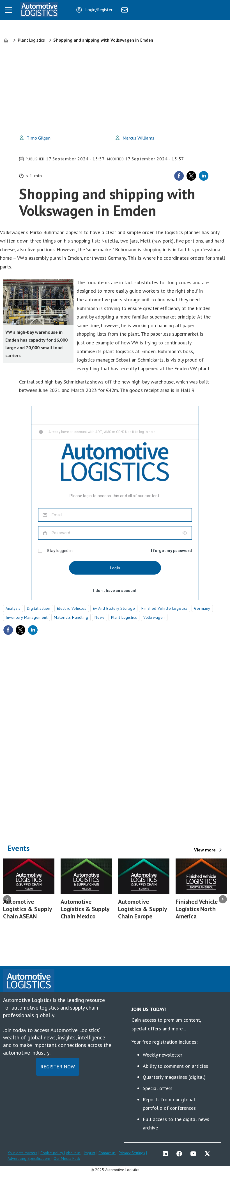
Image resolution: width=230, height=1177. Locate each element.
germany (202, 608)
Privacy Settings (132, 1152)
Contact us (107, 1152)
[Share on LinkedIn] (204, 176)
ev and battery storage (114, 608)
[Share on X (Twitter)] (191, 176)
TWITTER (208, 1153)
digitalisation (38, 608)
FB (180, 1153)
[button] (7, 899)
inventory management (26, 617)
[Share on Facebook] (179, 176)
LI (166, 1153)
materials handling (71, 617)
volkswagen (154, 617)
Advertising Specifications (29, 1158)
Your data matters (22, 1152)
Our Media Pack (67, 1158)
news (99, 617)
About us (73, 1152)
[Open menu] (8, 10)
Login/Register (98, 9)
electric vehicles (72, 608)
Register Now (57, 1066)
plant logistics (124, 617)
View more (205, 850)
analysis (13, 608)
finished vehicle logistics (164, 608)
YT (194, 1153)
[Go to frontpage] (39, 9)
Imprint (89, 1152)
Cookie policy (52, 1152)
